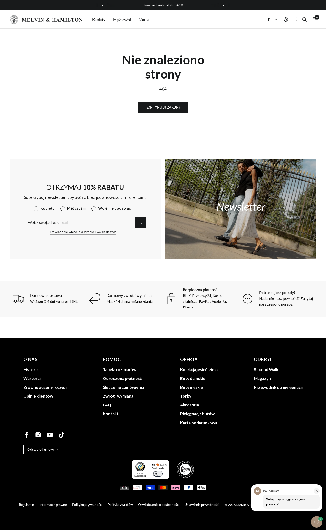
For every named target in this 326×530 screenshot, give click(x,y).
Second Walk (266, 369)
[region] (163, 5)
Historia (30, 369)
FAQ (107, 404)
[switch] (158, 474)
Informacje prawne (53, 505)
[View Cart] (312, 19)
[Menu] (166, 463)
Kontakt (111, 413)
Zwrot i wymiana (118, 396)
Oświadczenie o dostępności (158, 505)
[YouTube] (50, 435)
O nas (30, 359)
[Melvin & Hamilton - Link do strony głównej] (46, 19)
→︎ (140, 222)
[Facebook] (26, 435)
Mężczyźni (122, 19)
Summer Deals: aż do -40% (163, 5)
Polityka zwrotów (120, 505)
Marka (144, 19)
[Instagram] (38, 435)
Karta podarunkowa (198, 422)
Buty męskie (191, 387)
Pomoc (112, 359)
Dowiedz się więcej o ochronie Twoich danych (83, 232)
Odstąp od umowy (41, 449)
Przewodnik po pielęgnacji (278, 387)
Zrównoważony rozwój (45, 387)
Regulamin (26, 505)
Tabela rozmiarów (119, 369)
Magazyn (262, 378)
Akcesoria (189, 404)
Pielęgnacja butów (197, 413)
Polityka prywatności (87, 505)
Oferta (189, 359)
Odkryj (263, 359)
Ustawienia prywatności (201, 505)
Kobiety (98, 19)
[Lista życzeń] (295, 19)
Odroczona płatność (122, 378)
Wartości (32, 378)
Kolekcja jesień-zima (199, 369)
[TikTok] (61, 435)
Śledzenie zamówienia (123, 387)
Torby (185, 396)
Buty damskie (192, 378)
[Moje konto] (285, 19)
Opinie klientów (38, 396)
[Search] (304, 19)
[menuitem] (99, 19)
